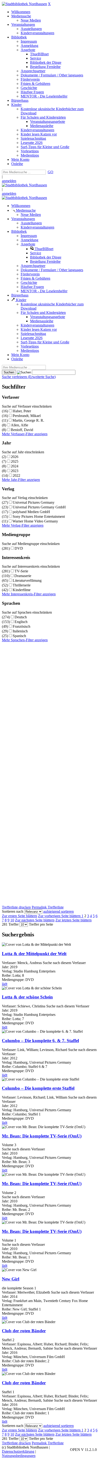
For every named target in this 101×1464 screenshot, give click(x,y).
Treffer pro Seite (41, 924)
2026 (14, 457)
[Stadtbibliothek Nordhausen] (24, 4)
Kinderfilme (22, 590)
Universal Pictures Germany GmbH (39, 507)
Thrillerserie (22, 585)
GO (50, 172)
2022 (16, 475)
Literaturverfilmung (27, 580)
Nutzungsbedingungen (18, 1456)
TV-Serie (21, 571)
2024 (14, 466)
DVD (19, 548)
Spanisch (19, 636)
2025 (14, 461)
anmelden (9, 181)
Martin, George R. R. (28, 420)
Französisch (21, 626)
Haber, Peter (22, 411)
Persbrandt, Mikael (27, 416)
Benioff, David (22, 430)
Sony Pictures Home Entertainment (39, 516)
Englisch (21, 622)
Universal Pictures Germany (33, 502)
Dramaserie (22, 576)
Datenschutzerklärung (18, 1451)
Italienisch (20, 631)
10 (12, 920)
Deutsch (21, 617)
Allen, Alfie (19, 425)
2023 (14, 471)
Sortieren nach (12, 911)
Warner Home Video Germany (35, 521)
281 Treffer (10, 924)
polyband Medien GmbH (31, 512)
